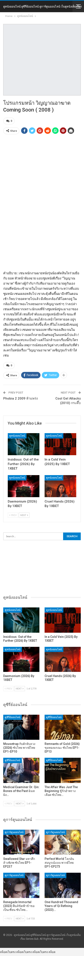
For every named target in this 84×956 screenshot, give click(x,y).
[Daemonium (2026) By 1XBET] (23, 486)
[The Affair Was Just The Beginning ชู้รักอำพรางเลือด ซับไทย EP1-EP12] (63, 770)
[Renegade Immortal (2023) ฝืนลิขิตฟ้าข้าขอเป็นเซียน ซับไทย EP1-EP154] (21, 885)
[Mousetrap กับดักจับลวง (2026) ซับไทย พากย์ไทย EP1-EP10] (21, 727)
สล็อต (51, 952)
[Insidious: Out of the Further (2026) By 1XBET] (23, 444)
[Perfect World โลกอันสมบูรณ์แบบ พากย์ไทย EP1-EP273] (63, 842)
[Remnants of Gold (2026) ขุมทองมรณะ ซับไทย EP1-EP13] (63, 727)
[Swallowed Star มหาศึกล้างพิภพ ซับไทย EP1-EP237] (21, 842)
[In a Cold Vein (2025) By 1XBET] (60, 444)
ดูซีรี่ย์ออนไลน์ (12, 717)
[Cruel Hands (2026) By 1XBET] (60, 486)
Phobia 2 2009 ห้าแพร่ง (20, 398)
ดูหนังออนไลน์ (17, 435)
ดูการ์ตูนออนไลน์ (14, 832)
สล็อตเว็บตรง (8, 952)
